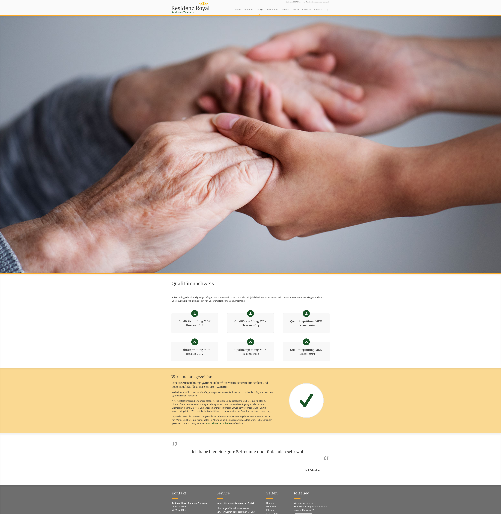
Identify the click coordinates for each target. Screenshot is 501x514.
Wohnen (270, 506)
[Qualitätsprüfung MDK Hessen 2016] (306, 313)
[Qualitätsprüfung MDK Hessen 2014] (194, 313)
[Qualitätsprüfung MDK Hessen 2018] (250, 341)
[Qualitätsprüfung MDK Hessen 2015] (250, 313)
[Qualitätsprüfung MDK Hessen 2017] (194, 341)
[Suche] (326, 7)
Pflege (269, 510)
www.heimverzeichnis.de (217, 423)
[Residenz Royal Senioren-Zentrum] (190, 7)
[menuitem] (238, 7)
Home (269, 503)
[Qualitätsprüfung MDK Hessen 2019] (306, 341)
